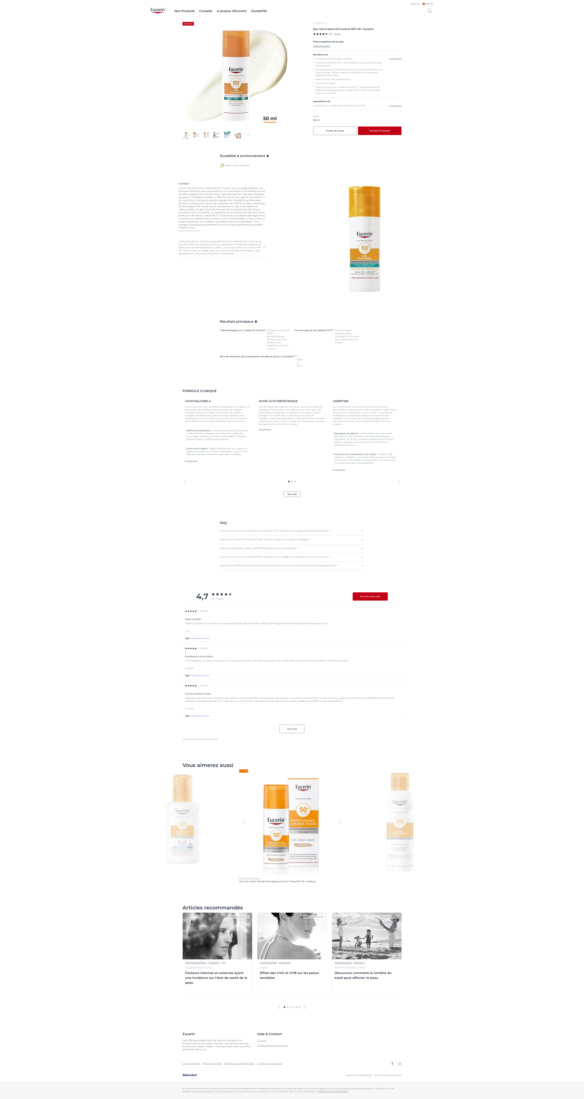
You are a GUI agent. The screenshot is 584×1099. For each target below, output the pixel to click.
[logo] (158, 11)
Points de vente (335, 130)
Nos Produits (184, 11)
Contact (262, 1040)
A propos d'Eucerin (232, 11)
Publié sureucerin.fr (200, 638)
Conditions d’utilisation (270, 1063)
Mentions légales (212, 1063)
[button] (222, 247)
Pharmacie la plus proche (272, 1045)
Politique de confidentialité (239, 1063)
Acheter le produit (379, 130)
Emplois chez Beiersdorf (387, 1075)
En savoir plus (395, 105)
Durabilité (259, 11)
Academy (415, 3)
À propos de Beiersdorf (359, 1075)
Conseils (205, 11)
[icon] (392, 1064)
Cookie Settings (191, 1063)
